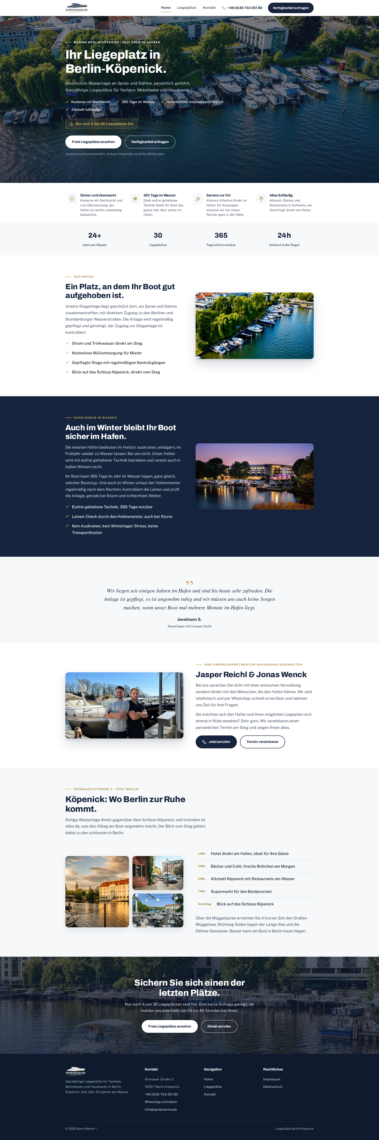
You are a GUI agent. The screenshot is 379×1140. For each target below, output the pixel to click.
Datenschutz (272, 1086)
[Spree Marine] (100, 1071)
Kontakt (209, 7)
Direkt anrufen (219, 1026)
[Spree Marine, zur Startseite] (76, 8)
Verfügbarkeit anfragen (291, 8)
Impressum (271, 1079)
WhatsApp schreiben (161, 1102)
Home (166, 7)
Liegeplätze (186, 7)
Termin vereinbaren (263, 742)
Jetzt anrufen (219, 742)
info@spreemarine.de (161, 1109)
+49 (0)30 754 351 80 (161, 1094)
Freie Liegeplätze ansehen (93, 142)
